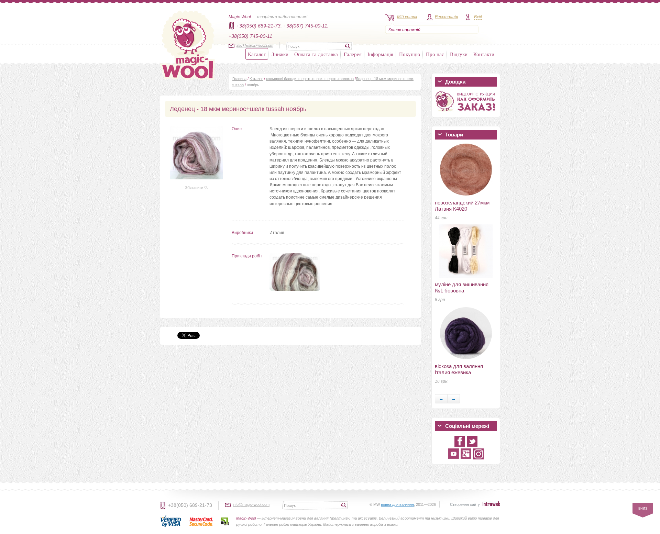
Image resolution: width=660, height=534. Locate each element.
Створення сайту (465, 504)
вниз (642, 508)
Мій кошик (407, 16)
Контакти (483, 54)
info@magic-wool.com (254, 45)
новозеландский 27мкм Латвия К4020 (462, 206)
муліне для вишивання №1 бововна (461, 287)
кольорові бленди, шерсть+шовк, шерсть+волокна (310, 79)
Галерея (353, 54)
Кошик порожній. (404, 29)
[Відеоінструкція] (466, 112)
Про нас (435, 54)
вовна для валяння (397, 504)
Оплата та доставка (316, 54)
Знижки (280, 54)
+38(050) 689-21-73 (190, 505)
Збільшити (194, 188)
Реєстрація (446, 16)
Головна (239, 79)
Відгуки (459, 54)
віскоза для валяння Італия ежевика (459, 369)
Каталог (257, 54)
